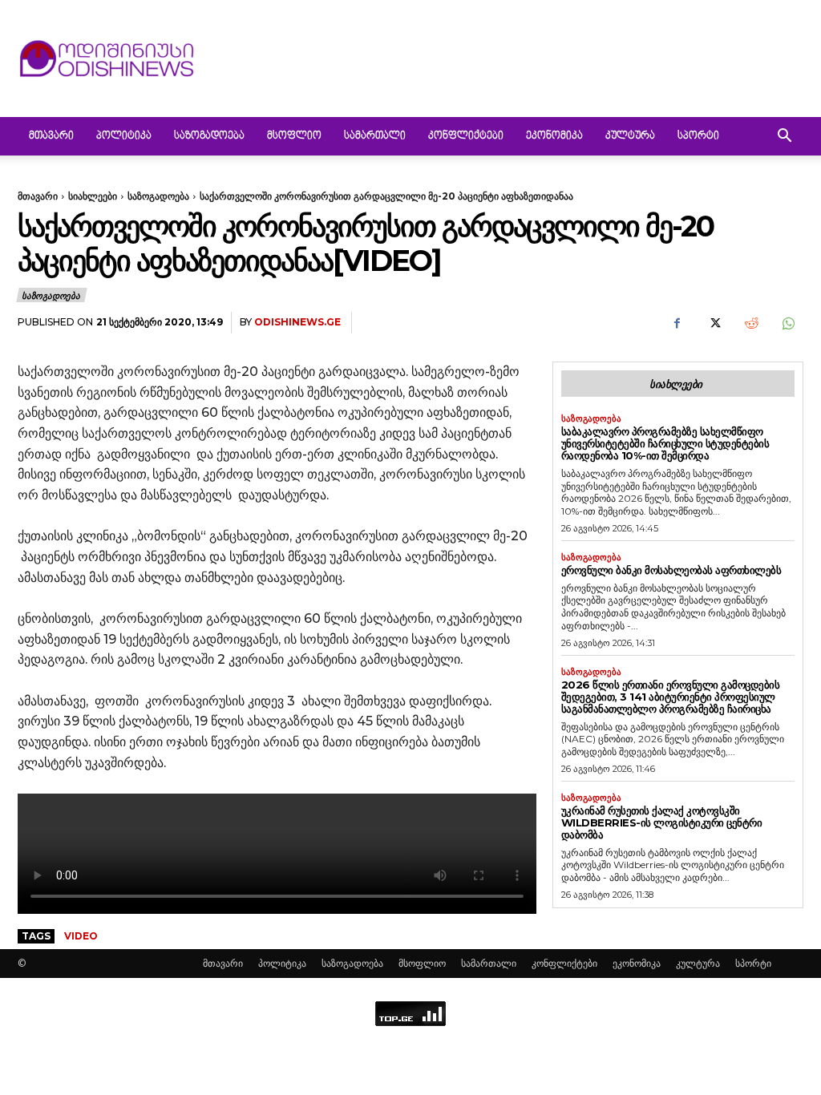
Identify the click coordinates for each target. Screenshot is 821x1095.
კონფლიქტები (466, 136)
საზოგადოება (209, 136)
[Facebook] (677, 323)
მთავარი (51, 136)
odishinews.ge (297, 322)
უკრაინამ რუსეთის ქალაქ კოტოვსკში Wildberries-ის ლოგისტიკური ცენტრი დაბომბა (661, 822)
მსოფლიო (294, 136)
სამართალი (375, 136)
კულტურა (630, 136)
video (81, 936)
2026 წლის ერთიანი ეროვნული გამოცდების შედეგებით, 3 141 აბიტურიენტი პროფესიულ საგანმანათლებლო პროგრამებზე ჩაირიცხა (670, 696)
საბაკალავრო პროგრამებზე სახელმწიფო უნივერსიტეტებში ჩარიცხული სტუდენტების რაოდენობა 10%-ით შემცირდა (665, 443)
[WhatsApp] (787, 323)
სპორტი (698, 136)
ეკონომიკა (554, 136)
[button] (784, 137)
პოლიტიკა (124, 136)
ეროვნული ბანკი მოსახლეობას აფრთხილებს (671, 570)
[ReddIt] (750, 323)
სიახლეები (92, 196)
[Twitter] (714, 323)
